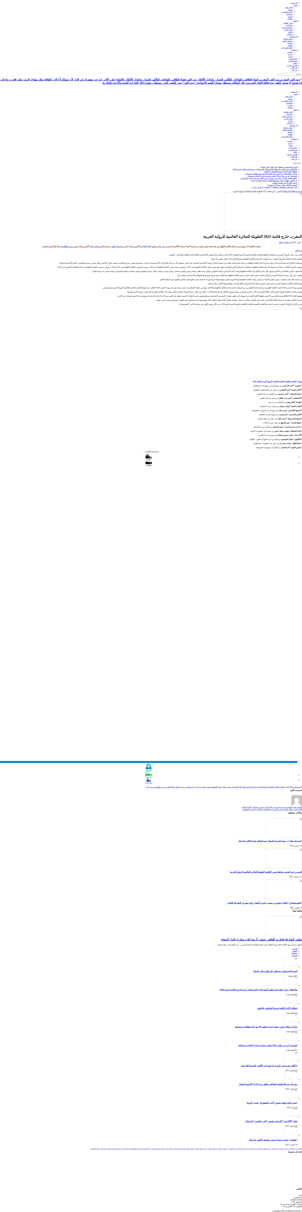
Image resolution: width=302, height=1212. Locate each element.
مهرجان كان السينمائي (277, 1148)
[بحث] (301, 74)
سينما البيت (292, 61)
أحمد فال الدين (290, 787)
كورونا (247, 1148)
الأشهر (294, 951)
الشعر (138, 1148)
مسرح (290, 16)
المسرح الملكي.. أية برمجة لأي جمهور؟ (282, 185)
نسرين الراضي (294, 1148)
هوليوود (300, 1148)
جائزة (206, 1148)
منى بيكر (149, 787)
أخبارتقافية (286, 191)
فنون (295, 5)
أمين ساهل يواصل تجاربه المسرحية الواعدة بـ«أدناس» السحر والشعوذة (272, 810)
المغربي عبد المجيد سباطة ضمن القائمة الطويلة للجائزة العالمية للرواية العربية (266, 872)
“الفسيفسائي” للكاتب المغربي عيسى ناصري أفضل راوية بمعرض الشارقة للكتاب (264, 903)
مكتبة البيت (292, 59)
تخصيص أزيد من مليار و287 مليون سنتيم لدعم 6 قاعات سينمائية (272, 176)
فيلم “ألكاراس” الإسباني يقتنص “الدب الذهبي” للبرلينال (271, 1121)
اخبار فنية (289, 7)
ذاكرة (290, 32)
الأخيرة (294, 949)
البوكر (282, 787)
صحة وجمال (288, 39)
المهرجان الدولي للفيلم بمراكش (177, 1148)
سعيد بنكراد (206, 787)
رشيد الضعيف (216, 787)
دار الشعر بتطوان (212, 1148)
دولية (291, 57)
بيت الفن (201, 1148)
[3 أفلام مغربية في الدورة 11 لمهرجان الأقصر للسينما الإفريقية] (290, 1060)
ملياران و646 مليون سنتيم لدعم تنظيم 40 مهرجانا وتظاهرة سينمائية (271, 174)
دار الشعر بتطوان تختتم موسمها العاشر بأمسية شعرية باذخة (274, 181)
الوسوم (294, 955)
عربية (290, 54)
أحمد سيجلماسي (94, 1148)
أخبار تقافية (288, 23)
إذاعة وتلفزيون (287, 12)
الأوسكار (109, 1148)
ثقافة (295, 21)
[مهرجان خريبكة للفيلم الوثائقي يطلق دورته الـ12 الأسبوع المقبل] (290, 1078)
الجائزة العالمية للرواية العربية (267, 787)
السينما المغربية (132, 1148)
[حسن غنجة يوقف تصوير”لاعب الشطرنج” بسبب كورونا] (290, 1097)
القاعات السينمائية (145, 1148)
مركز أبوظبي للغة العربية (174, 787)
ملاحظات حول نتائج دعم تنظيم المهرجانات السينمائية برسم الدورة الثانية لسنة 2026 (265, 169)
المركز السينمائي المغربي (157, 1148)
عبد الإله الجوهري (240, 1148)
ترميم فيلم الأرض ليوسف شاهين (284, 183)
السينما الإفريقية (115, 1148)
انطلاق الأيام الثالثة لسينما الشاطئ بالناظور (280, 172)
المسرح (166, 1148)
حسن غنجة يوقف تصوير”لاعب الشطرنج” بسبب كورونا (272, 1103)
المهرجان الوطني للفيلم (192, 1148)
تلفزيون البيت (292, 66)
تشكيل (290, 19)
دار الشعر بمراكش (222, 1148)
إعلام (295, 63)
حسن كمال (226, 787)
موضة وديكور (287, 41)
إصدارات (289, 25)
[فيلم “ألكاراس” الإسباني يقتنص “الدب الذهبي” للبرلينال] (290, 1115)
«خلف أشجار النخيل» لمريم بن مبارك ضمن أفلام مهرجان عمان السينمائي (268, 178)
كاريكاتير (294, 68)
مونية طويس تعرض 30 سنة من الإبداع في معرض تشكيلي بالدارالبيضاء (272, 807)
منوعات (294, 50)
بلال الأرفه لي (236, 787)
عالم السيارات (287, 48)
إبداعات (290, 34)
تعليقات (294, 953)
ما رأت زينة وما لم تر (193, 787)
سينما (290, 10)
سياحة (290, 43)
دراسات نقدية (287, 28)
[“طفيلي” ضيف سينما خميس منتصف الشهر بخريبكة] (290, 1134)
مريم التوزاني (252, 1148)
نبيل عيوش (286, 1148)
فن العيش (293, 37)
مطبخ (290, 45)
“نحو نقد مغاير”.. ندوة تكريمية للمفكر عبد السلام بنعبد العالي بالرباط (270, 841)
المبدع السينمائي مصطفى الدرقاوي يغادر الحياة (279, 167)
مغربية (290, 52)
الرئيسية (294, 3)
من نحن (294, 70)
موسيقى (289, 14)
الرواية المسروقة (249, 787)
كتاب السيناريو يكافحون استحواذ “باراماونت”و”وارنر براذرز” (274, 187)
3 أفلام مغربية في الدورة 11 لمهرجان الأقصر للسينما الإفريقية (269, 1065)
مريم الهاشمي (158, 787)
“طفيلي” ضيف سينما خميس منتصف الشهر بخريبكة (273, 1140)
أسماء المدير (102, 1148)
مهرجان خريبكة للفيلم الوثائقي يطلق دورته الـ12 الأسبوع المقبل (268, 1084)
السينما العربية (124, 1148)
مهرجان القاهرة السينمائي (264, 1148)
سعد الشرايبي (231, 1148)
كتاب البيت (288, 30)
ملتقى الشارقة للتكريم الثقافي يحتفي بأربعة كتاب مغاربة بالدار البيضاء (261, 939)
